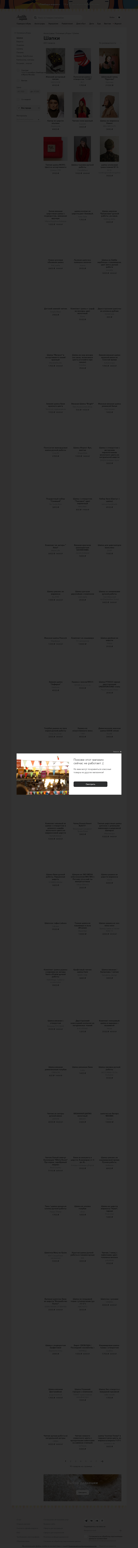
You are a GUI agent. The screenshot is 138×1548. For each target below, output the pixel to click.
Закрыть (116, 752)
